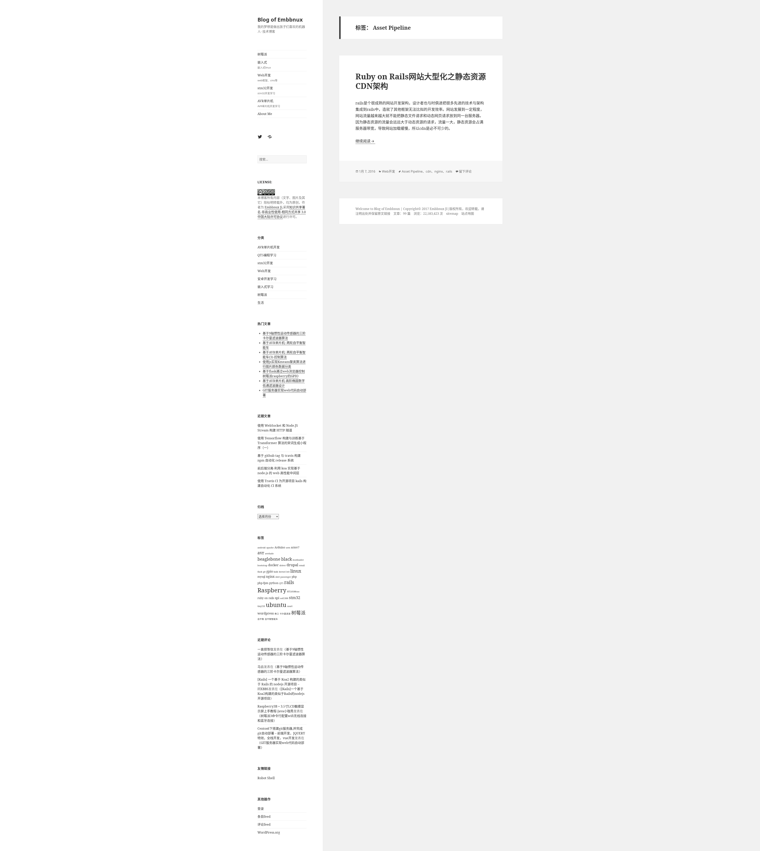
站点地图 (467, 213)
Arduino (280, 547)
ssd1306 (284, 598)
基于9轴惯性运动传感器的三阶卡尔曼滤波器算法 (284, 335)
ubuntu (276, 605)
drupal (292, 564)
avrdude (269, 553)
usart (290, 606)
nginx (270, 576)
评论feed (264, 824)
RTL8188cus (293, 591)
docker (273, 565)
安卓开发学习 (266, 279)
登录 (260, 808)
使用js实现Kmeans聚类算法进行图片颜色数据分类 (284, 364)
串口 (277, 613)
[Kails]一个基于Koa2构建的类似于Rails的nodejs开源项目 (280, 694)
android (261, 547)
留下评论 (465, 171)
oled (277, 577)
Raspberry (271, 590)
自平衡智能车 (271, 619)
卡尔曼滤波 (285, 613)
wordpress (265, 613)
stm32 (294, 597)
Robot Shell (266, 778)
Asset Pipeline (412, 171)
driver (282, 565)
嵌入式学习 (265, 287)
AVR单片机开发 (268, 247)
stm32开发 (266, 90)
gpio (269, 571)
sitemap (452, 213)
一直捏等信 (265, 649)
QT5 (281, 583)
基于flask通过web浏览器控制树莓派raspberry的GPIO (284, 373)
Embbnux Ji (273, 207)
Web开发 (267, 77)
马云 (260, 667)
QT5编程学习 (266, 255)
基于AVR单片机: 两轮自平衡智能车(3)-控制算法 (284, 354)
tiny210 (261, 606)
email (302, 565)
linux (295, 571)
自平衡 (260, 619)
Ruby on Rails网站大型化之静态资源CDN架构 (420, 81)
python (273, 583)
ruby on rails (265, 598)
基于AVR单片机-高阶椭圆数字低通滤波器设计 (284, 383)
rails (289, 582)
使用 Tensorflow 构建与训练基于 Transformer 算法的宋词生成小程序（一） (281, 443)
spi (277, 598)
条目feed (264, 816)
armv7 (295, 547)
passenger (285, 577)
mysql (261, 576)
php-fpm (262, 583)
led (288, 571)
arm (288, 547)
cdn (428, 171)
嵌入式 (264, 64)
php (294, 576)
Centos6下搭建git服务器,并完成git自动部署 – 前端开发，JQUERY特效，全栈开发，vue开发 (281, 733)
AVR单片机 (268, 103)
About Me (264, 114)
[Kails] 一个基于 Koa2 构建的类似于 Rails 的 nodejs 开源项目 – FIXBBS (281, 684)
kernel (282, 571)
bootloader (298, 559)
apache (270, 547)
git (264, 571)
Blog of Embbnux (280, 19)
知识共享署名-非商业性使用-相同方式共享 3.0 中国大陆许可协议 (281, 212)
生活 (260, 302)
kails (276, 571)
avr (260, 553)
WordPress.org (268, 832)
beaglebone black (274, 559)
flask (259, 571)
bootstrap (262, 565)
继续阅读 (365, 141)
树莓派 (262, 54)
